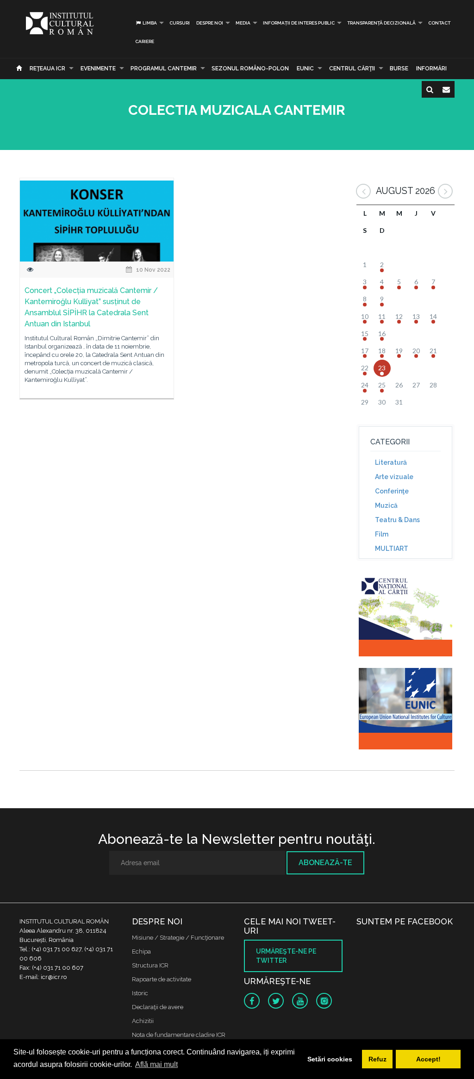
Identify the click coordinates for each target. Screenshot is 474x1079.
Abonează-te (325, 862)
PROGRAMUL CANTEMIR (164, 68)
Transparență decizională (381, 22)
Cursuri (179, 22)
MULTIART (391, 548)
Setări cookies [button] (329, 1059)
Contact (439, 22)
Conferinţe (392, 491)
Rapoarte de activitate (161, 979)
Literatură (391, 462)
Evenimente (98, 68)
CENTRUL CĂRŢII (352, 68)
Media (243, 22)
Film (381, 534)
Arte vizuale (394, 476)
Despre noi (209, 22)
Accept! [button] (428, 1059)
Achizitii (143, 1020)
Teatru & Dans (397, 520)
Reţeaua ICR (47, 68)
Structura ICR (150, 965)
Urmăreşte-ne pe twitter (286, 956)
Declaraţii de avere (157, 1007)
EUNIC (305, 68)
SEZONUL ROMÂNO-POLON (250, 68)
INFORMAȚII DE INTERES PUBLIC (299, 22)
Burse (399, 68)
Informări (431, 68)
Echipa (141, 951)
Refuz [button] (377, 1059)
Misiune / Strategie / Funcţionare (178, 937)
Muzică (386, 505)
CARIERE (144, 41)
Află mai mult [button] (156, 1064)
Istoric (140, 993)
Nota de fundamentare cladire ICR (178, 1034)
